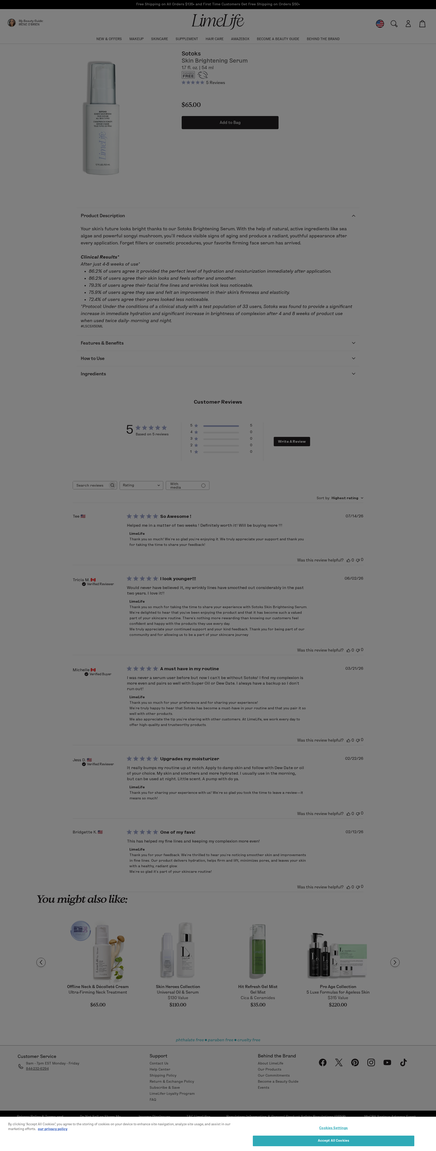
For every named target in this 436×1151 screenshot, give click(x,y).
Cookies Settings (333, 1128)
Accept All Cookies (333, 1140)
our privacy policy (52, 1129)
